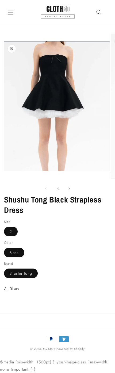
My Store (49, 349)
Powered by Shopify (70, 349)
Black (14, 252)
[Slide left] (46, 188)
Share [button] (15, 288)
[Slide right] (69, 188)
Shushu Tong (21, 273)
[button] (11, 12)
